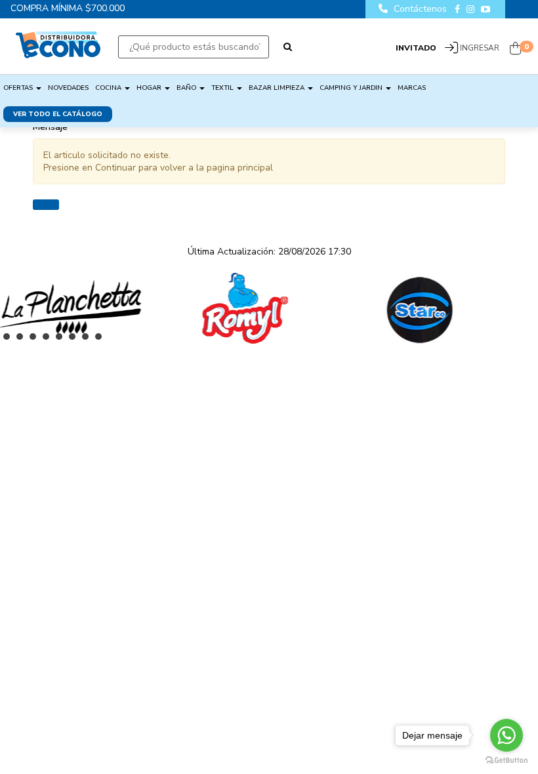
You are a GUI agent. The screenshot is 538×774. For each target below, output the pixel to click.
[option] (146, 308)
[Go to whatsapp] (506, 735)
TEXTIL (223, 87)
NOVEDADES (68, 87)
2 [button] (23, 339)
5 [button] (62, 339)
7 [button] (88, 339)
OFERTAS (19, 87)
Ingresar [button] (479, 48)
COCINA (109, 87)
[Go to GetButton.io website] (507, 760)
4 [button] (49, 339)
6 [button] (75, 339)
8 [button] (101, 339)
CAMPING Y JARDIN (352, 87)
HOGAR (149, 87)
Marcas (412, 87)
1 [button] (9, 339)
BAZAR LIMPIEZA (277, 87)
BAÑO (187, 87)
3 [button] (36, 339)
